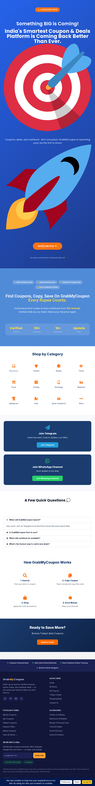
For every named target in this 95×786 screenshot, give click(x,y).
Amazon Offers (9, 727)
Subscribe (39, 755)
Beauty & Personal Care (59, 723)
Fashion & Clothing (57, 715)
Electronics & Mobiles (58, 719)
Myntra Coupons (9, 715)
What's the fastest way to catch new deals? (29, 544)
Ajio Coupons (8, 719)
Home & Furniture (56, 735)
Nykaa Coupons (9, 731)
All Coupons (54, 691)
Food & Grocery (55, 731)
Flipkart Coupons (10, 723)
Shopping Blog (55, 699)
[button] (47, 520)
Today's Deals (55, 695)
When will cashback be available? (24, 538)
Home (51, 683)
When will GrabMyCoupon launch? (24, 520)
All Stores (53, 687)
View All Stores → (10, 735)
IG (5, 699)
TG (10, 699)
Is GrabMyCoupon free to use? (23, 532)
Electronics (13, 371)
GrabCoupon (13, 679)
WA (16, 699)
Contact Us (53, 703)
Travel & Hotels (55, 727)
